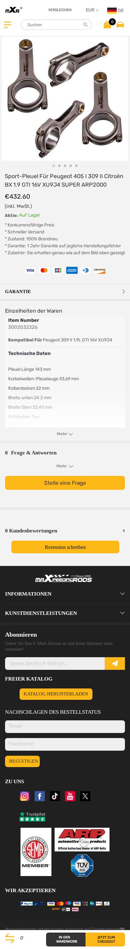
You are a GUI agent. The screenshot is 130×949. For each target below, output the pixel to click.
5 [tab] (76, 166)
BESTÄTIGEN (23, 761)
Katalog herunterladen (56, 693)
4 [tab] (70, 166)
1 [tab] (53, 166)
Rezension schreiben (65, 547)
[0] (107, 24)
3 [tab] (65, 166)
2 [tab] (59, 166)
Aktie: (11, 215)
